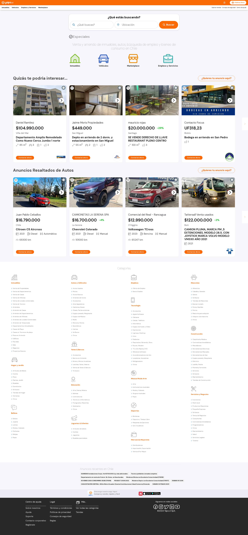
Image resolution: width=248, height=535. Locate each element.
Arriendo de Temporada (21, 323)
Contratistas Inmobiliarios (202, 342)
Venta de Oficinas (19, 298)
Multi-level (196, 403)
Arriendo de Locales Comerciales (24, 320)
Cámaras (136, 317)
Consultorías (197, 419)
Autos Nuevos (78, 295)
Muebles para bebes (80, 438)
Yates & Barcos (77, 349)
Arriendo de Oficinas (20, 317)
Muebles (16, 383)
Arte (134, 384)
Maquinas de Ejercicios (141, 423)
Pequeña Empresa (199, 409)
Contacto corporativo (36, 520)
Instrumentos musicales (141, 387)
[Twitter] (166, 506)
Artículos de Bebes (19, 371)
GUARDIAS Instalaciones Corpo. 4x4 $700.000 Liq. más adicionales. (104, 474)
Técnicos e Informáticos (81, 400)
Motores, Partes (78, 323)
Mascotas (195, 283)
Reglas (53, 520)
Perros (195, 310)
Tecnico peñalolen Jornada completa (144, 474)
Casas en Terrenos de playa (23, 332)
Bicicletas (136, 416)
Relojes (15, 434)
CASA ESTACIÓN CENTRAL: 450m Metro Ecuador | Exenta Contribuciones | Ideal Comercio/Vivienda (115, 484)
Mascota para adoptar (201, 313)
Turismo (195, 441)
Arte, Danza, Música (80, 390)
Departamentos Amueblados (23, 326)
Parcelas (16, 342)
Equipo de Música (79, 317)
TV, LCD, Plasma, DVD (140, 349)
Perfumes (16, 431)
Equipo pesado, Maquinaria (82, 313)
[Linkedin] (172, 506)
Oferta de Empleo (139, 288)
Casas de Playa (18, 329)
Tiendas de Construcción (202, 380)
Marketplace (43, 8)
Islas (14, 345)
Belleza (14, 413)
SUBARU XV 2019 (177, 480)
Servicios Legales (199, 437)
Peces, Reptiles (198, 307)
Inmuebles (5, 8)
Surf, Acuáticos (138, 426)
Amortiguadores (78, 304)
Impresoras (137, 330)
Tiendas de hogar (19, 393)
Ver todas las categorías (87, 508)
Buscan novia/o (198, 304)
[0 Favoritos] (184, 88)
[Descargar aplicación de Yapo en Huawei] (140, 493)
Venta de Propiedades (21, 288)
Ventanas (16, 396)
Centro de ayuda (241, 7)
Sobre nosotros (33, 508)
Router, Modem (138, 346)
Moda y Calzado (18, 428)
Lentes (15, 425)
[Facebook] (155, 506)
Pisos (14, 377)
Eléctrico (196, 361)
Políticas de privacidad (60, 512)
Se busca (16, 390)
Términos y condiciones (61, 508)
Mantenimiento (198, 377)
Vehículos (15, 8)
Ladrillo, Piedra (198, 364)
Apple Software (138, 314)
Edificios (16, 339)
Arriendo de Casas (19, 310)
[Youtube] (177, 506)
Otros (15, 399)
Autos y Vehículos (79, 283)
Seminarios (76, 406)
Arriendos (16, 307)
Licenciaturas (77, 397)
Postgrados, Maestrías (81, 403)
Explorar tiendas (216, 7)
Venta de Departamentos (22, 291)
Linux (134, 336)
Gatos (195, 295)
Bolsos (15, 419)
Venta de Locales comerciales (23, 301)
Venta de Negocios (199, 415)
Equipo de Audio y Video (141, 327)
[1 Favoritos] (128, 88)
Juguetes (76, 435)
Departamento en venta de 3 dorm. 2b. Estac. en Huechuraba (102, 477)
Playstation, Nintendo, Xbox (142, 342)
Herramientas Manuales (201, 352)
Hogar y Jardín (17, 365)
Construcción (197, 334)
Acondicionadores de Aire (142, 355)
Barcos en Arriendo (79, 358)
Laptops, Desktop (139, 333)
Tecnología (135, 305)
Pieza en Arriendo (19, 335)
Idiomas (75, 393)
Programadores (198, 425)
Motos (75, 291)
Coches (75, 432)
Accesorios (77, 301)
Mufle (75, 320)
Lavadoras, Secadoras (141, 358)
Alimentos (196, 288)
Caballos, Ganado (199, 291)
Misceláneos (197, 346)
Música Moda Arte (139, 378)
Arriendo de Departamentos (23, 313)
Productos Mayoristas (200, 406)
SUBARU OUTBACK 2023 (161, 484)
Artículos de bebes (79, 429)
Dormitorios (17, 386)
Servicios (196, 371)
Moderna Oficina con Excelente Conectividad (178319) (145, 477)
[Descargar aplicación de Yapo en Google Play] (156, 493)
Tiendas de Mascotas (200, 301)
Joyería (15, 422)
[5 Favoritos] (72, 88)
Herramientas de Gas (200, 355)
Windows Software (139, 352)
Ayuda (28, 512)
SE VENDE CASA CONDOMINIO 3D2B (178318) (96, 480)
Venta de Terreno (19, 304)
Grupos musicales (139, 393)
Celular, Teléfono (138, 320)
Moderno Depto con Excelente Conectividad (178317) (150, 480)
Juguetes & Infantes (79, 423)
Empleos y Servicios (28, 8)
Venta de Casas (18, 295)
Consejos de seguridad (229, 7)
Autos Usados (78, 288)
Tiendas (79, 512)
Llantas (75, 329)
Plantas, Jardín (18, 380)
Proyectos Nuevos (19, 351)
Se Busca (76, 332)
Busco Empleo (138, 291)
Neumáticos (77, 326)
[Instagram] (161, 506)
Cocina (15, 374)
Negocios (16, 348)
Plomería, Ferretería (199, 368)
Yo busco (76, 371)
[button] (61, 100)
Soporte (29, 516)
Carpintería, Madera (200, 339)
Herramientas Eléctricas (201, 349)
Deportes (135, 411)
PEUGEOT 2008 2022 (121, 480)
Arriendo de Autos (79, 298)
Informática (137, 324)
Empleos (134, 283)
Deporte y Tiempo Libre (141, 419)
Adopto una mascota (200, 317)
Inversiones (197, 400)
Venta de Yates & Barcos (81, 368)
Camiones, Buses (79, 307)
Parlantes (136, 339)
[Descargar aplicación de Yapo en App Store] (147, 493)
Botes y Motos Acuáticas (82, 361)
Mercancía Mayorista (140, 440)
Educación (75, 385)
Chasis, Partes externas (81, 310)
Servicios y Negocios (199, 394)
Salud (194, 434)
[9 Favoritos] (16, 88)
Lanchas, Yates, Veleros (81, 364)
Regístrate (30, 524)
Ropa (14, 437)
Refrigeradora (137, 361)
